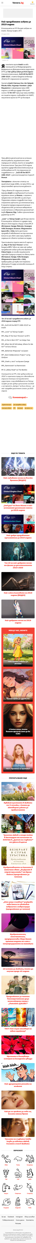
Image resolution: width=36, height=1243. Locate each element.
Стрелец (30, 1193)
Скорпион (18, 1193)
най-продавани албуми (19, 404)
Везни (6, 1193)
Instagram (19, 1217)
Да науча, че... (28, 408)
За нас (4, 1217)
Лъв (18, 1179)
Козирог (6, 1207)
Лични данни (20, 1220)
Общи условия (29, 1217)
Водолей (18, 1207)
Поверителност (8, 1220)
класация (20, 408)
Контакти (30, 1220)
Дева (29, 1179)
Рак (6, 1179)
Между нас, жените (18, 630)
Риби (29, 1207)
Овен (6, 1165)
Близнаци (30, 1165)
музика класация (6, 404)
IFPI (14, 408)
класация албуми (6, 408)
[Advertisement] (18, 13)
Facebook (11, 1217)
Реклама (18, 1223)
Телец (18, 1165)
